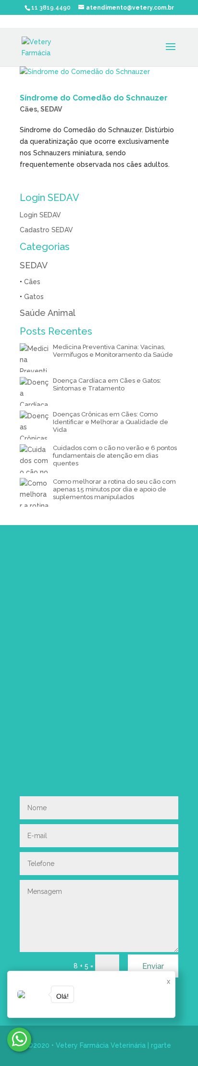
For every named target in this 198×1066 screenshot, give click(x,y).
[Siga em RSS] (42, 756)
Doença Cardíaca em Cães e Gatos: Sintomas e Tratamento (107, 384)
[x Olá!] (19, 1040)
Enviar (153, 966)
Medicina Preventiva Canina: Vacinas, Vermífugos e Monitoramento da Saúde (113, 350)
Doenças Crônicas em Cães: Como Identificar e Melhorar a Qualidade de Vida (110, 422)
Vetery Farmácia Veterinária (101, 1045)
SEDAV (51, 109)
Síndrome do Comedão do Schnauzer (94, 97)
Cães (28, 109)
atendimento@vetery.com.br (79, 725)
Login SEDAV (40, 215)
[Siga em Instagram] (22, 756)
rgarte (161, 1045)
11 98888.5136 (99, 699)
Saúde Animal (47, 313)
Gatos (34, 297)
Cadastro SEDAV (46, 230)
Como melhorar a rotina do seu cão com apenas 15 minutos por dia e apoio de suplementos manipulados (114, 489)
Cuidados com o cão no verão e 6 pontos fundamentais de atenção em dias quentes (115, 455)
